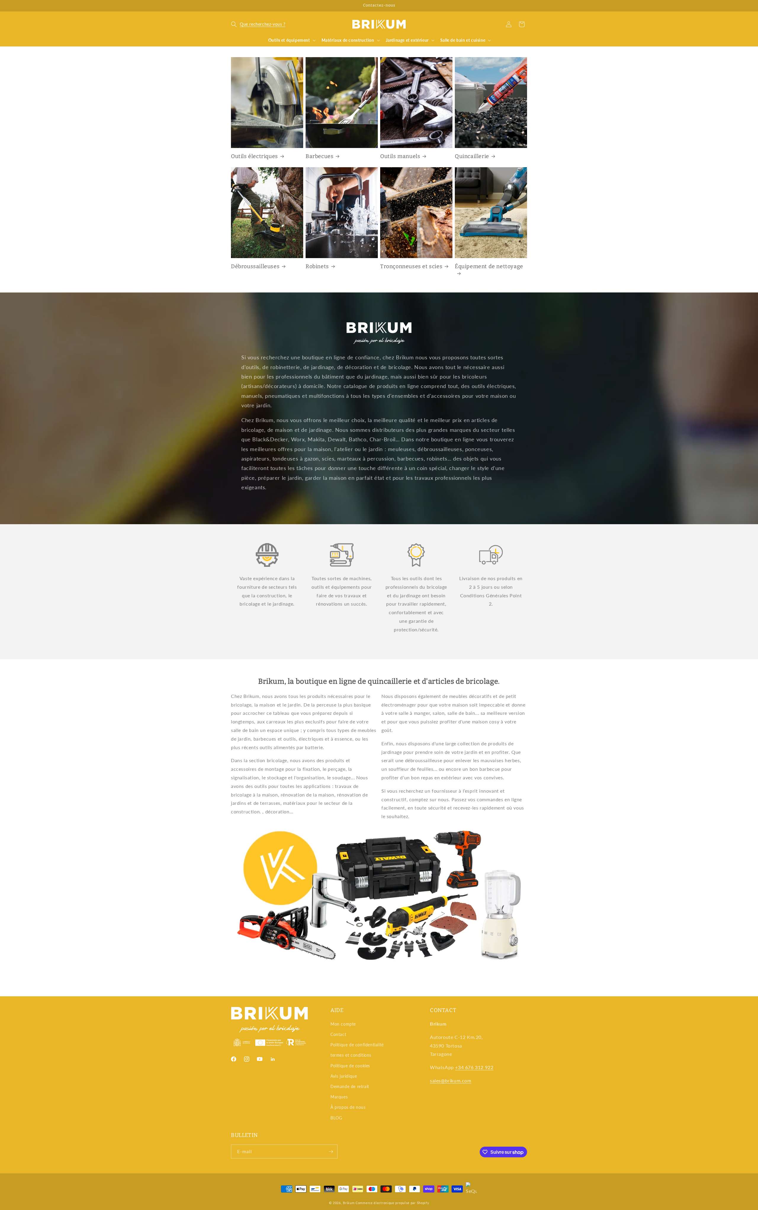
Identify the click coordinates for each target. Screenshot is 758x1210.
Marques (339, 1096)
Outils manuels (400, 156)
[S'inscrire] (330, 1151)
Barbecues (319, 156)
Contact (338, 1034)
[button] (258, 24)
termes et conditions (350, 1055)
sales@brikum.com (450, 1080)
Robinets (317, 266)
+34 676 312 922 (474, 1067)
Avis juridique (343, 1076)
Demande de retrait (349, 1086)
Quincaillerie (472, 156)
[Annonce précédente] (233, 5)
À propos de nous (348, 1107)
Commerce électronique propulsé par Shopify (392, 1203)
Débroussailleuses (255, 266)
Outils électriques (254, 156)
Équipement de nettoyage (489, 266)
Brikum (348, 1203)
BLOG (336, 1117)
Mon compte (343, 1023)
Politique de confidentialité (357, 1044)
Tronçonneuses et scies (411, 266)
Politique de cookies (350, 1065)
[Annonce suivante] (524, 5)
